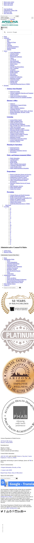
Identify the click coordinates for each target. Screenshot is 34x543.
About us (19, 456)
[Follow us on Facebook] (4, 512)
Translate (12, 19)
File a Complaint (14, 68)
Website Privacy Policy (6, 496)
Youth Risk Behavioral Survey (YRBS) (20, 84)
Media (14, 457)
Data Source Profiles (15, 62)
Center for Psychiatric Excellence (18, 96)
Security (6, 530)
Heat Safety (13, 74)
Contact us (9, 457)
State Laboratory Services (16, 186)
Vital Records (13, 82)
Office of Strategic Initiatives (17, 108)
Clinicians (9, 45)
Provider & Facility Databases (17, 124)
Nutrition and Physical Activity (18, 200)
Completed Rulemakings (13, 263)
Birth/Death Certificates (16, 56)
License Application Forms (17, 140)
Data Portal (8, 205)
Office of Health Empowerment (18, 164)
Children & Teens (11, 42)
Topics (5, 51)
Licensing (10, 117)
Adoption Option (14, 54)
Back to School (14, 55)
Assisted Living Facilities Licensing (19, 134)
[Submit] (20, 287)
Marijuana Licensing (15, 78)
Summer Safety (14, 81)
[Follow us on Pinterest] (13, 512)
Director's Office (12, 100)
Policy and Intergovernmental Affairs (19, 155)
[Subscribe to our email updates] (22, 512)
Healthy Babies (14, 72)
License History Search (16, 120)
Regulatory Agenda (12, 269)
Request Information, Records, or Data (19, 112)
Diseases (12, 65)
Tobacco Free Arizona (15, 202)
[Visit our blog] (10, 512)
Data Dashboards (14, 61)
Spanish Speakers (11, 48)
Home (5, 36)
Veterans (9, 49)
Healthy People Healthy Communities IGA (21, 198)
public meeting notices (11, 508)
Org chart (24, 456)
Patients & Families (15, 91)
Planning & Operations (14, 144)
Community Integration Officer (18, 165)
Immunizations (13, 75)
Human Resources (14, 149)
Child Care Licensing (15, 127)
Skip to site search (8, 5)
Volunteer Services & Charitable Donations (21, 97)
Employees (3, 457)
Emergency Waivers (15, 141)
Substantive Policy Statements (14, 266)
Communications (14, 159)
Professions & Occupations (17, 135)
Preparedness (11, 171)
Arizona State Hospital (14, 88)
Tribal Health (13, 161)
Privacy (6, 526)
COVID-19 (13, 59)
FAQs (8, 272)
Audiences (6, 38)
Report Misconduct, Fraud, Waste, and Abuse (21, 111)
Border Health (13, 162)
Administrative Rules (9, 259)
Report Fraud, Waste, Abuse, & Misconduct (11, 473)
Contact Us (6, 285)
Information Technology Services (18, 150)
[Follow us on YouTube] (7, 512)
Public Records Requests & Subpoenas (16, 279)
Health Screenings (14, 71)
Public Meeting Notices (9, 283)
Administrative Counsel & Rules (18, 105)
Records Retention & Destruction (15, 281)
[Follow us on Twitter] (2, 512)
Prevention (10, 192)
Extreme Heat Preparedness (17, 66)
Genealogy (13, 69)
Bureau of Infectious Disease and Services (20, 174)
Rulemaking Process (12, 265)
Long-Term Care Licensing (17, 131)
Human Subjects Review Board (15, 282)
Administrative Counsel (10, 275)
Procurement (13, 152)
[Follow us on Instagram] (16, 512)
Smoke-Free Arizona (15, 189)
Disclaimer (6, 528)
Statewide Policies (8, 524)
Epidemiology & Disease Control (18, 177)
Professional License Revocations (18, 138)
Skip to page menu (8, 3)
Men (8, 41)
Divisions (6, 85)
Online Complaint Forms (16, 121)
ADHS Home (7, 250)
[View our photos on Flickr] (24, 512)
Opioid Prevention (14, 79)
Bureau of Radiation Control (17, 128)
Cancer (12, 58)
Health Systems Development (17, 196)
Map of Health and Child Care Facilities (20, 125)
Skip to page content (9, 2)
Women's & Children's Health (17, 199)
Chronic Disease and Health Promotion (20, 195)
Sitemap (6, 531)
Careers (30, 456)
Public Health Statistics (16, 187)
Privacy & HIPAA (11, 278)
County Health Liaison (16, 167)
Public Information (14, 158)
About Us (12, 103)
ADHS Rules (10, 273)
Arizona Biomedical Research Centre (19, 176)
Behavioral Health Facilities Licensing (19, 130)
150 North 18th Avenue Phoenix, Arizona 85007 (7, 441)
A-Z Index (6, 206)
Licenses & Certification (16, 77)
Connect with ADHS (6, 470)
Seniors (9, 43)
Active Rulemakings (15, 52)
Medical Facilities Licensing (17, 133)
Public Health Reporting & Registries (19, 168)
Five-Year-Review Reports (13, 271)
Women (9, 39)
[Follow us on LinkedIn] (19, 512)
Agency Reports (14, 106)
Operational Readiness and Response (19, 179)
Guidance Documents (12, 268)
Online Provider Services (16, 122)
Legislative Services (15, 109)
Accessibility (7, 527)
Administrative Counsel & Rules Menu (10, 255)
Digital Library (14, 64)
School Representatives (13, 46)
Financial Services (14, 147)
